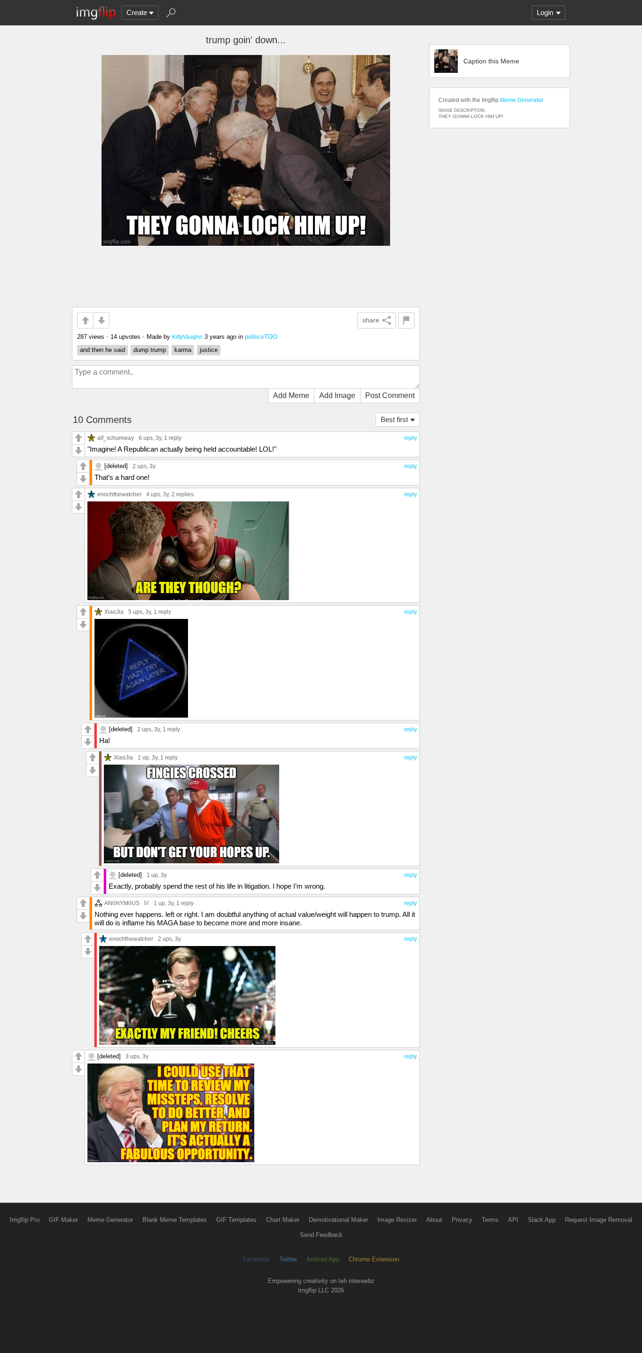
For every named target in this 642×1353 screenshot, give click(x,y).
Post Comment (390, 395)
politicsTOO (261, 336)
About (434, 1219)
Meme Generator (521, 100)
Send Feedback (321, 1234)
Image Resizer (397, 1219)
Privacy (462, 1219)
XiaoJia (114, 612)
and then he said (102, 349)
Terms (490, 1219)
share (370, 320)
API (513, 1219)
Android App (322, 1259)
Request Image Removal (598, 1219)
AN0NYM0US (122, 903)
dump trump (149, 349)
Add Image (337, 395)
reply (410, 438)
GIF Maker (63, 1219)
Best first (394, 419)
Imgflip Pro (24, 1219)
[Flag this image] (406, 320)
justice (209, 349)
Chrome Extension (374, 1259)
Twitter (288, 1259)
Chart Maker (282, 1219)
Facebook (256, 1259)
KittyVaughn (187, 337)
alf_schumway (115, 438)
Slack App (542, 1219)
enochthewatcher (119, 494)
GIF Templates (236, 1219)
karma (182, 349)
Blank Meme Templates (174, 1219)
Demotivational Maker (338, 1219)
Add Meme (291, 395)
